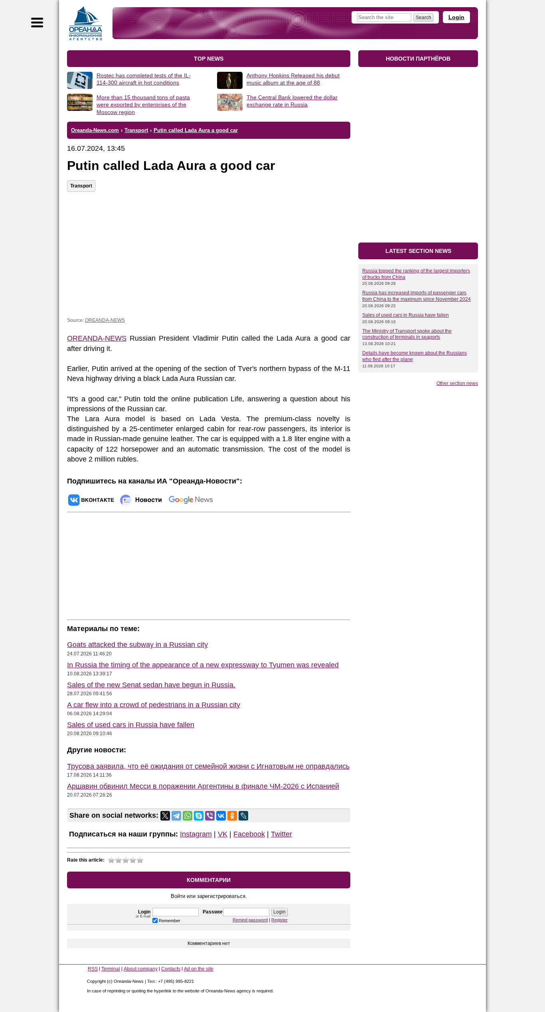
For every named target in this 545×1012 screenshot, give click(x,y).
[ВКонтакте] (221, 816)
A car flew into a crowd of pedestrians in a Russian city (153, 705)
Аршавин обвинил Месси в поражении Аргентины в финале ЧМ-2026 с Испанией (203, 786)
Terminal (110, 969)
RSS (93, 969)
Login (456, 17)
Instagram (196, 834)
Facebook (249, 834)
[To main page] (86, 23)
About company (141, 969)
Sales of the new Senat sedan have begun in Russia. (151, 685)
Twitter (281, 834)
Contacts (170, 969)
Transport (81, 186)
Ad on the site (198, 969)
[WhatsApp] (187, 816)
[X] (165, 816)
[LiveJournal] (243, 816)
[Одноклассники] (232, 816)
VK (222, 834)
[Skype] (198, 816)
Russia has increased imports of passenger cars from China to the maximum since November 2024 (416, 296)
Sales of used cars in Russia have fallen (130, 725)
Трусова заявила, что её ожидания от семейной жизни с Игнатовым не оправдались (208, 766)
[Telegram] (176, 816)
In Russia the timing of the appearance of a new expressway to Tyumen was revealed (203, 665)
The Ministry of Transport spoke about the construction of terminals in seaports (407, 334)
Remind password (250, 919)
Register (279, 919)
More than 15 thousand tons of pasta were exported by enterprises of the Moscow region (143, 104)
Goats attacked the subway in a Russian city (137, 645)
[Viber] (210, 816)
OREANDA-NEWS (105, 320)
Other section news (457, 383)
